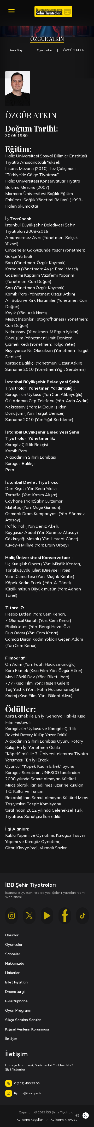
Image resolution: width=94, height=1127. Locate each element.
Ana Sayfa (18, 50)
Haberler (12, 972)
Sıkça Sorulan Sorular (23, 1019)
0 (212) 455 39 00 (26, 1083)
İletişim (11, 1038)
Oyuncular (44, 50)
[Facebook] (64, 915)
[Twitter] (29, 915)
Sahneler (12, 954)
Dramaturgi (15, 991)
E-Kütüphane (16, 1001)
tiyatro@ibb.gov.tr (27, 1093)
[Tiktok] (82, 915)
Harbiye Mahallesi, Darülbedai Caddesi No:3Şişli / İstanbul (39, 1067)
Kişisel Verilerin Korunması (27, 1029)
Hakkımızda (14, 963)
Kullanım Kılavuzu (64, 1120)
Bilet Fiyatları (16, 982)
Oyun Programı (18, 1010)
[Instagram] (11, 915)
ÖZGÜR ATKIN (74, 50)
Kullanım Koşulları (30, 1120)
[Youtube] (47, 915)
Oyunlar (12, 935)
